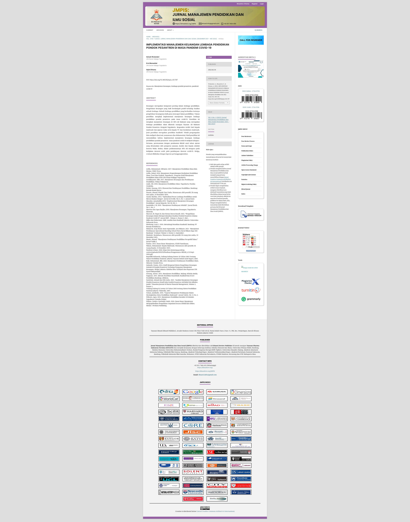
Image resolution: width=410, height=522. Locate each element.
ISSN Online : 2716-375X (251, 91)
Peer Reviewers (246, 136)
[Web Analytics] (251, 251)
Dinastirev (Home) (243, 4)
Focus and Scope (246, 146)
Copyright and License (248, 175)
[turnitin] (250, 282)
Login (262, 4)
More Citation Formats (217, 103)
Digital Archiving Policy (248, 184)
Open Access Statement (248, 170)
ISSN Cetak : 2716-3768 (251, 107)
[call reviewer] (251, 44)
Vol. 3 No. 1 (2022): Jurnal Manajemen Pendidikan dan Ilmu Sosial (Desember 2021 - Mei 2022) (181, 39)
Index (243, 194)
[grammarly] (250, 299)
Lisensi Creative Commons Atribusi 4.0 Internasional (215, 511)
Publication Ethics (247, 151)
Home (148, 36)
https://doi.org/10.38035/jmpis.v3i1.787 (164, 80)
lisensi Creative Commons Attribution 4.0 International (220, 179)
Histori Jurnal (245, 189)
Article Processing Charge (249, 165)
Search (259, 30)
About (170, 30)
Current (149, 30)
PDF (210, 57)
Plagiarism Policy (247, 160)
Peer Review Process (248, 141)
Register (255, 4)
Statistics (244, 179)
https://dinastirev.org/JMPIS (205, 371)
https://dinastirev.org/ (205, 367)
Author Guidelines (247, 155)
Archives (160, 30)
